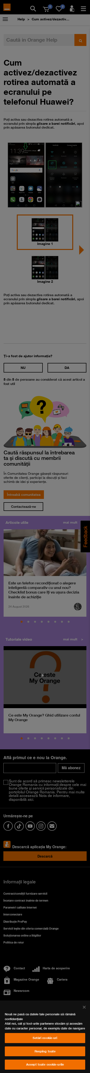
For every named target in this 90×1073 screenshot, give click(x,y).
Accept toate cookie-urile (45, 1064)
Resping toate (45, 1051)
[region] (45, 1036)
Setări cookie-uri (45, 1038)
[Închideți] (84, 1007)
